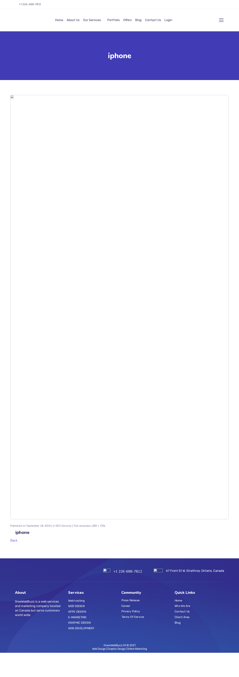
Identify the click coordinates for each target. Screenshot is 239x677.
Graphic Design (116, 649)
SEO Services (63, 526)
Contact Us (153, 20)
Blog (138, 20)
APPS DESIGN (77, 611)
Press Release (130, 600)
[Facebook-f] (201, 5)
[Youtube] (206, 5)
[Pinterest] (217, 5)
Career (125, 605)
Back (13, 540)
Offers (127, 20)
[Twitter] (195, 5)
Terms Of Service (132, 616)
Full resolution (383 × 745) (89, 526)
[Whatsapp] (222, 5)
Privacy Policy (130, 611)
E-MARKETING (77, 617)
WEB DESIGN (76, 606)
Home (59, 20)
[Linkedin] (212, 5)
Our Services (92, 20)
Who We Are (182, 606)
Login (168, 20)
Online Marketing (137, 649)
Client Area (182, 617)
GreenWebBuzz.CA (115, 645)
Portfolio (113, 20)
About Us (73, 20)
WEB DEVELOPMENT (81, 628)
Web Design (99, 649)
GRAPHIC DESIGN (79, 622)
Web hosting (76, 600)
